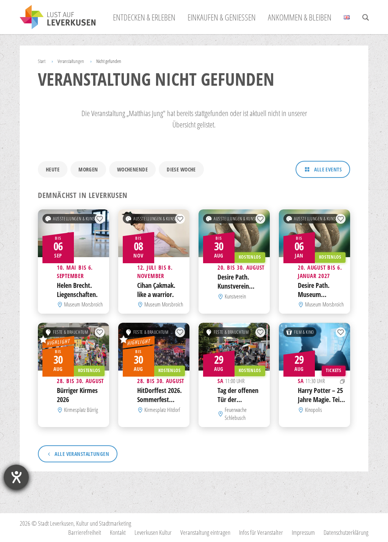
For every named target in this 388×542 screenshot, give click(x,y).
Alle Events (328, 169)
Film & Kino (304, 332)
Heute (52, 169)
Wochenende (132, 169)
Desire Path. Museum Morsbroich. (314, 294)
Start (41, 61)
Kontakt (118, 532)
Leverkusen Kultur (153, 532)
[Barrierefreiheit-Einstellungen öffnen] (16, 477)
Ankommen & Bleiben (300, 17)
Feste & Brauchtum (70, 332)
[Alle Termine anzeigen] (342, 381)
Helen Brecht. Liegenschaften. (77, 290)
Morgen (88, 169)
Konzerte (141, 344)
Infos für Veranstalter (261, 532)
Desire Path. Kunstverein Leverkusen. (233, 286)
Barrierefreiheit (84, 532)
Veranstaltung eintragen (205, 532)
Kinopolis (313, 409)
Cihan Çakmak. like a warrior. (156, 290)
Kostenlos (250, 257)
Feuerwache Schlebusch (236, 414)
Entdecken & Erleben (144, 17)
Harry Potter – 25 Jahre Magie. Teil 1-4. (320, 399)
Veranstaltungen (71, 61)
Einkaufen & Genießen (222, 17)
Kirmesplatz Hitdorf (162, 409)
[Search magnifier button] (365, 17)
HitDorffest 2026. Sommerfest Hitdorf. (159, 399)
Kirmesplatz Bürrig (81, 409)
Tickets (333, 370)
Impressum (303, 532)
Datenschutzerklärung (346, 532)
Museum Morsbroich (83, 304)
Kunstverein (235, 296)
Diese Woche (181, 169)
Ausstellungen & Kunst (75, 218)
